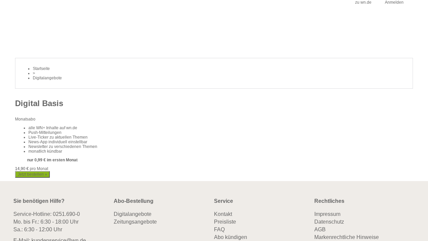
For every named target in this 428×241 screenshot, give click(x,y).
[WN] (24, 8)
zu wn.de (363, 2)
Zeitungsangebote (135, 222)
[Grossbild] (43, 91)
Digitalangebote (132, 215)
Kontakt (223, 215)
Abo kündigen (230, 238)
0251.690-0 (66, 215)
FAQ (219, 230)
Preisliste (225, 222)
